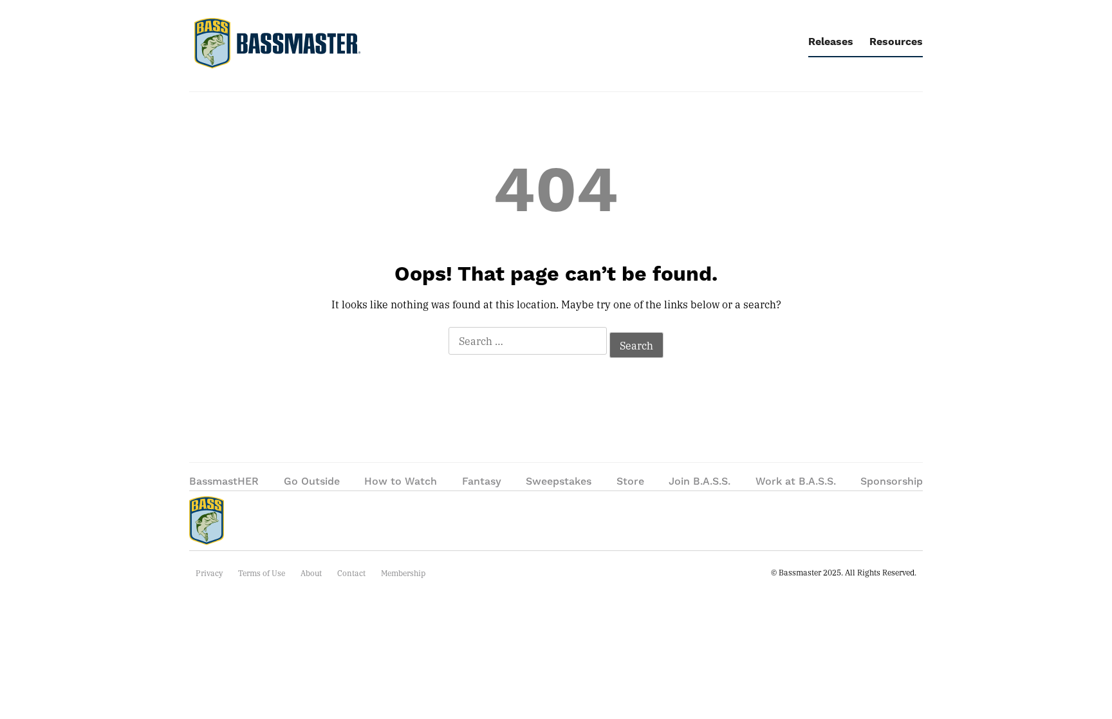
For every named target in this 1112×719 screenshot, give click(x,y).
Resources (896, 41)
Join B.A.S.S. (699, 481)
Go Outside (312, 481)
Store (630, 481)
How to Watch (400, 481)
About (311, 573)
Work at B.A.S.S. (795, 481)
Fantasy (481, 481)
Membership (403, 573)
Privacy (209, 573)
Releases (830, 41)
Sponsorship (891, 481)
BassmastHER (224, 481)
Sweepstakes (558, 481)
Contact (351, 573)
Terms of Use (261, 573)
